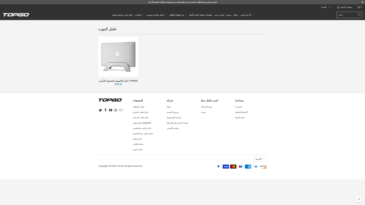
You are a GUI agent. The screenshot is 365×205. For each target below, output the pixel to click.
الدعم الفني (245, 14)
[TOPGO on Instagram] (116, 110)
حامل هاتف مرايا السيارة (143, 133)
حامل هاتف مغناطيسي (142, 128)
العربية (324, 7)
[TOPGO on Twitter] (100, 110)
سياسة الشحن (173, 128)
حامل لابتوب (138, 149)
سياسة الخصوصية (174, 117)
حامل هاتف (137, 138)
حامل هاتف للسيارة (141, 112)
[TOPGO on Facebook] (106, 110)
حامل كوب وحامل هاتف (122, 14)
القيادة (138, 14)
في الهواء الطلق (176, 14)
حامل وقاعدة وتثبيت (155, 14)
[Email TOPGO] (121, 110)
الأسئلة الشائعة (241, 112)
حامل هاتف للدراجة (141, 117)
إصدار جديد (219, 14)
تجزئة (203, 112)
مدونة (228, 14)
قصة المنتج (239, 117)
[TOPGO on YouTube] (111, 110)
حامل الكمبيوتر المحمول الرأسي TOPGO (118, 57)
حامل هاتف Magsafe (142, 122)
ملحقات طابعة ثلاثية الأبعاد (200, 14)
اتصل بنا (238, 106)
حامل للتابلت (138, 144)
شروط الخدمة (173, 112)
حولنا (235, 14)
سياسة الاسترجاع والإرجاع (177, 122)
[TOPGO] (16, 15)
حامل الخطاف (138, 106)
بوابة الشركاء (206, 106)
